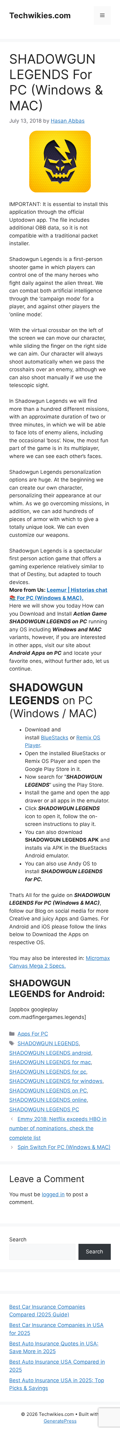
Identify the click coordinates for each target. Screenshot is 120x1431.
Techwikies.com (40, 15)
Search (17, 1239)
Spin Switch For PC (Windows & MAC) (64, 1147)
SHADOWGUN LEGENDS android (50, 1053)
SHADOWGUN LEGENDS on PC (48, 1091)
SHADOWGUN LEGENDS (48, 1043)
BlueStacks (54, 737)
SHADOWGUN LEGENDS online (48, 1100)
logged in (53, 1194)
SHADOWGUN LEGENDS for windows (55, 1081)
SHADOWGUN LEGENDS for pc (47, 1072)
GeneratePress (60, 1421)
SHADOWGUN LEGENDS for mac (50, 1062)
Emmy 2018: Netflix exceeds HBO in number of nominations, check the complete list (57, 1128)
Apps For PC (33, 1034)
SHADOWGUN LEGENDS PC (44, 1109)
